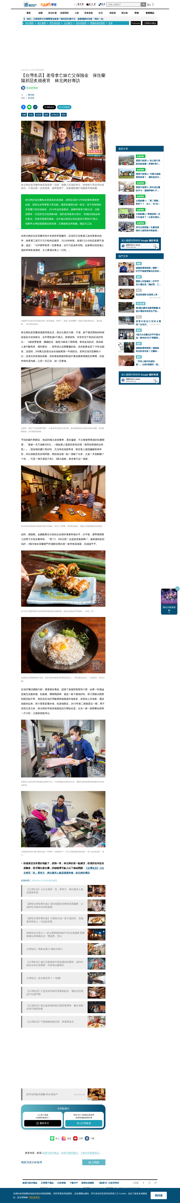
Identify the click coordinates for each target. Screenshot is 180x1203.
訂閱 (81, 1138)
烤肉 (64, 114)
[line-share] (29, 107)
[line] (136, 1182)
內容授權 (61, 1182)
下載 (92, 1138)
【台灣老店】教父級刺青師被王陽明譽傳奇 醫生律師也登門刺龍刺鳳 (54, 1007)
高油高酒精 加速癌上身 (146, 294)
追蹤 (69, 1138)
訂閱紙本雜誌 (150, 23)
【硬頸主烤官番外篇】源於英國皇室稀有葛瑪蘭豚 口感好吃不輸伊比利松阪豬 (54, 905)
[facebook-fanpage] (143, 1182)
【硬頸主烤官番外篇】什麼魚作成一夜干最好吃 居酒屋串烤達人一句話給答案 (54, 920)
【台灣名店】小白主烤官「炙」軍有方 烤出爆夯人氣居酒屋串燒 (54, 891)
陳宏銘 (31, 94)
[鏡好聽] (79, 4)
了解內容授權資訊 (89, 1152)
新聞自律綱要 (87, 1182)
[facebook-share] (23, 107)
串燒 (31, 114)
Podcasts (135, 23)
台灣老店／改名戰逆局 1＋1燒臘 (43, 978)
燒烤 (46, 114)
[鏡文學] (91, 4)
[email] (155, 1182)
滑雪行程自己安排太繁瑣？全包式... (148, 323)
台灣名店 (55, 114)
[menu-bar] (153, 4)
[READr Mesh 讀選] (102, 4)
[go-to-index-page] (30, 4)
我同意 (159, 1195)
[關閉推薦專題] (177, 589)
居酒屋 (38, 114)
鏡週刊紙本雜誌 (50, 1152)
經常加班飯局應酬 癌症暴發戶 (42, 1094)
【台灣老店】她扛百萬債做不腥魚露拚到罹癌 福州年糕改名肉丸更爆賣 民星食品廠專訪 (54, 963)
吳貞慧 (31, 97)
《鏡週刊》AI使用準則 (108, 1182)
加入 (57, 1138)
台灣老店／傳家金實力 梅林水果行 (44, 949)
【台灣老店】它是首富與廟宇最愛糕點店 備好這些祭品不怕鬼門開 (54, 992)
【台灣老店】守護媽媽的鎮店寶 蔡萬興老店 (50, 1021)
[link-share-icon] (35, 107)
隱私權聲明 (34, 1197)
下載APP (73, 1182)
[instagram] (149, 1182)
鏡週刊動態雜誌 (69, 1152)
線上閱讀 (94, 1162)
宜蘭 (24, 114)
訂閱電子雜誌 (47, 1182)
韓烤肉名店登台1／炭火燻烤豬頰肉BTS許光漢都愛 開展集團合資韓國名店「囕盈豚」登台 (55, 934)
